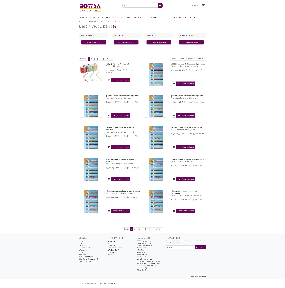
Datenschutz (112, 246)
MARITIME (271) (142, 254)
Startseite (84, 17)
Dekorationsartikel (133, 17)
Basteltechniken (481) (144, 259)
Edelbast (150, 35)
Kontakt (81, 241)
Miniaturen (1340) (143, 268)
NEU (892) (140, 250)
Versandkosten (200, 277)
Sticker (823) (141, 270)
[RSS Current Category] (114, 26)
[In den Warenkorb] (108, 80)
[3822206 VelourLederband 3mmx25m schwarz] (91, 169)
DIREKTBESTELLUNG (114, 17)
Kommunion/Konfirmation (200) (148, 261)
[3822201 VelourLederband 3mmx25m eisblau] (156, 74)
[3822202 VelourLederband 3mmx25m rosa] (91, 106)
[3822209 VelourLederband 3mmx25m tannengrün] (156, 201)
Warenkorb (83, 250)
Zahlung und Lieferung (116, 248)
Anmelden (195, 5)
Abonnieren (200, 247)
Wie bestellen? (113, 250)
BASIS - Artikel (96, 17)
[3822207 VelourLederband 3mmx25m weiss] (156, 169)
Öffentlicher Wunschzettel (88, 259)
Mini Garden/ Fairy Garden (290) (148, 263)
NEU (160, 17)
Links (81, 246)
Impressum (112, 241)
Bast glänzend (86, 35)
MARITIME (183, 17)
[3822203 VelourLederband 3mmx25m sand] (156, 106)
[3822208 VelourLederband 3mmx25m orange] (91, 201)
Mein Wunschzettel (86, 257)
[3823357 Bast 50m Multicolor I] (91, 72)
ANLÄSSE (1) (141, 257)
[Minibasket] (203, 5)
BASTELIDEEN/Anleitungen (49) (148, 266)
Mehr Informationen (120, 80)
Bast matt (117, 35)
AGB (109, 243)
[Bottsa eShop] (99, 7)
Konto (81, 252)
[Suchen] (160, 5)
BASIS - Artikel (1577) (144, 241)
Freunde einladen (85, 248)
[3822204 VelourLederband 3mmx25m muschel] (91, 138)
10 (196, 59)
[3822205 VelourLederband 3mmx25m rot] (156, 138)
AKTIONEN (170, 17)
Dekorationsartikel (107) (145, 246)
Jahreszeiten (149, 17)
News (110, 254)
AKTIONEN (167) (142, 252)
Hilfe (80, 243)
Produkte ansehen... (94, 42)
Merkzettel (83, 254)
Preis (177, 59)
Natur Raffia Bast (184, 35)
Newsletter (112, 252)
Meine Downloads (85, 261)
